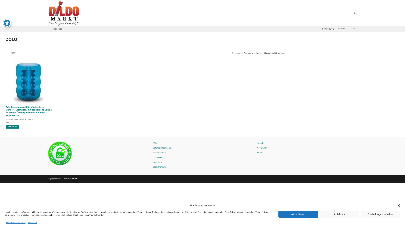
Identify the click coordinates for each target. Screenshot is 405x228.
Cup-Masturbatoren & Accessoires (20, 119)
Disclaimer (157, 157)
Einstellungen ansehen (380, 214)
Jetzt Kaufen (12, 126)
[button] (398, 205)
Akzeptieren (298, 214)
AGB (155, 143)
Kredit (259, 152)
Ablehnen (339, 214)
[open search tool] (355, 13)
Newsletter (262, 148)
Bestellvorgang (159, 167)
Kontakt (260, 143)
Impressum (32, 222)
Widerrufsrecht (159, 152)
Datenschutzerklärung (16, 222)
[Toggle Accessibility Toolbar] (7, 23)
